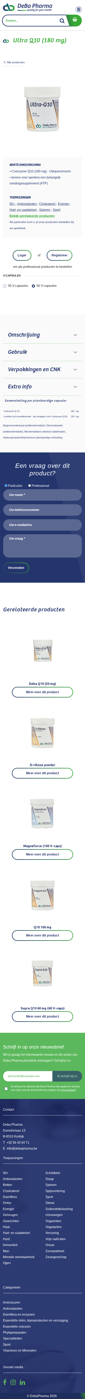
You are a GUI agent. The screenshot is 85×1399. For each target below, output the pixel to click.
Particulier (15, 485)
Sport (49, 1197)
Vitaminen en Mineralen (19, 1350)
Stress (49, 1203)
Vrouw (49, 1245)
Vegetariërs (53, 1227)
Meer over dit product (42, 692)
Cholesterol (11, 1191)
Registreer (60, 255)
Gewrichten (11, 1221)
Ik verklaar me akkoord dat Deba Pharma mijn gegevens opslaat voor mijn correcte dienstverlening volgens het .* (45, 1088)
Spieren (51, 1185)
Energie (8, 1209)
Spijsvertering (55, 1191)
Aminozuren (11, 1302)
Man (6, 1251)
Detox (7, 1203)
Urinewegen (54, 1215)
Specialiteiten (12, 1338)
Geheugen (10, 1215)
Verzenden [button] (16, 567)
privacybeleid (68, 1090)
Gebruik (17, 352)
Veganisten (53, 1221)
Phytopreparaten (14, 1332)
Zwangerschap (55, 1257)
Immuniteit (10, 1245)
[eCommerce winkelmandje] (74, 20)
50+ (5, 1173)
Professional (40, 485)
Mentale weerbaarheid (18, 1257)
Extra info (19, 387)
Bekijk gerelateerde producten (32, 216)
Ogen (7, 1263)
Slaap (49, 1179)
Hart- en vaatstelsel (16, 1233)
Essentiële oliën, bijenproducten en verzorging (35, 1320)
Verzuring (52, 1233)
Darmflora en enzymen (19, 1314)
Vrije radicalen (55, 1239)
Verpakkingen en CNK (34, 369)
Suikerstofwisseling (59, 1209)
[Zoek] (62, 20)
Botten (7, 1185)
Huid (6, 1239)
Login (22, 255)
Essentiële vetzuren (17, 1326)
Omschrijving (24, 335)
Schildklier (52, 1173)
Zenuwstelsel (54, 1251)
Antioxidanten (12, 1179)
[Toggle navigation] (79, 9)
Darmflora (10, 1197)
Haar (6, 1227)
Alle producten (16, 62)
